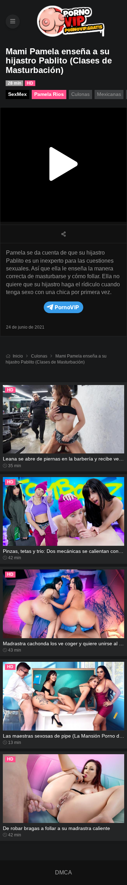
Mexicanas (109, 94)
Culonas (39, 356)
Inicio (18, 356)
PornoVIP (67, 307)
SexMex (17, 94)
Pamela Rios (49, 94)
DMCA (63, 872)
